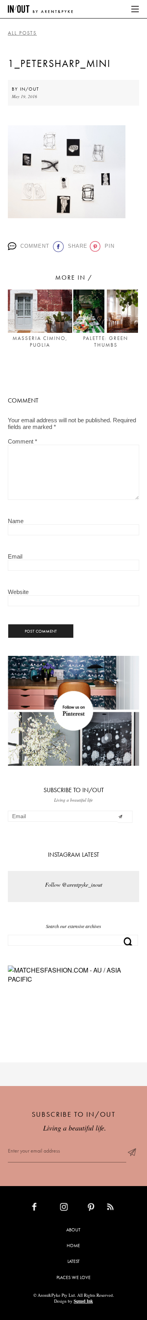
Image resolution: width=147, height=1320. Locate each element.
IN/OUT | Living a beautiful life (40, 9)
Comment (33, 246)
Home (73, 1245)
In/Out (29, 89)
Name (16, 521)
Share (76, 246)
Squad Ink (83, 1301)
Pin (108, 246)
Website (18, 592)
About (73, 1230)
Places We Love (73, 1277)
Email (15, 556)
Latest (73, 1261)
